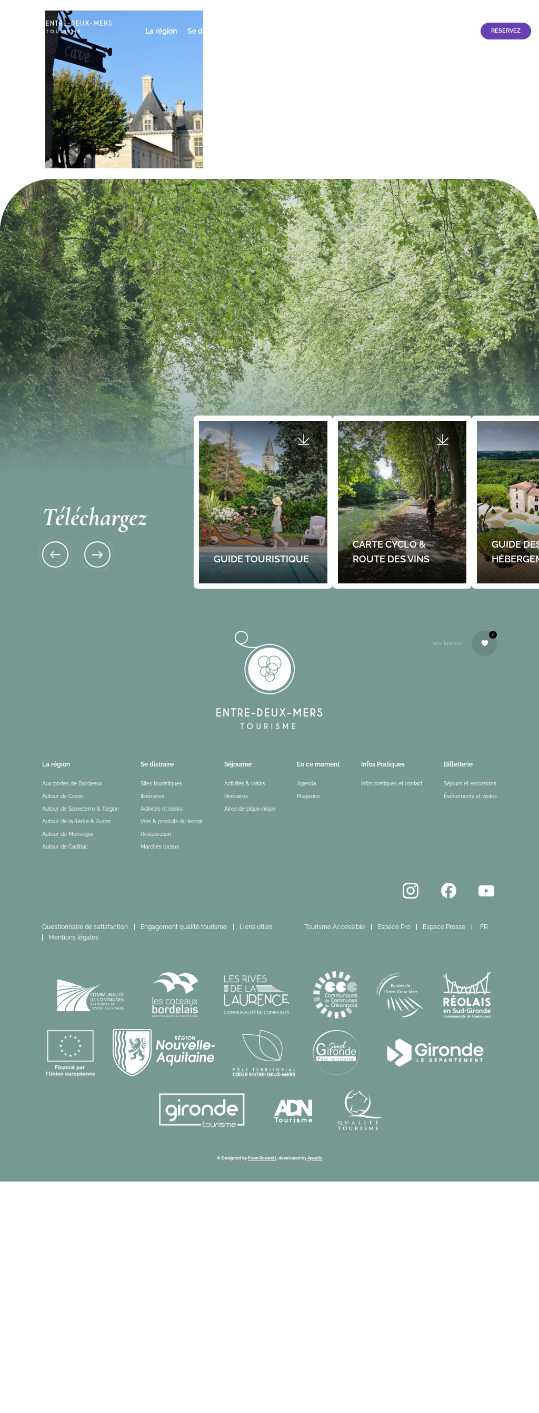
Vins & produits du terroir (172, 821)
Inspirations (354, 31)
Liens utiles (256, 927)
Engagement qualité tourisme (184, 927)
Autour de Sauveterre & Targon (80, 809)
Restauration (156, 834)
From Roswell (262, 1157)
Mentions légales (73, 937)
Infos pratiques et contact (428, 31)
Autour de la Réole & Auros (76, 821)
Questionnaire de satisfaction (85, 927)
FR (484, 927)
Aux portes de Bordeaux (72, 783)
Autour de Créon (63, 796)
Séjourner (253, 31)
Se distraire (206, 31)
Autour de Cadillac (64, 847)
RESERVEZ (506, 30)
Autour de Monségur (68, 834)
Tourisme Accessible (419, 9)
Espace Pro (478, 9)
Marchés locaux (160, 847)
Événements (302, 31)
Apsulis (314, 1157)
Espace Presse (444, 927)
